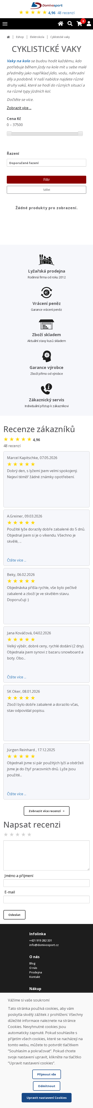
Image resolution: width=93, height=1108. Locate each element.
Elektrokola (37, 37)
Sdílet (46, 190)
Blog (32, 963)
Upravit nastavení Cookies (47, 1098)
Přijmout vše (46, 1074)
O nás (33, 968)
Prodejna (35, 972)
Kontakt (34, 977)
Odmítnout (46, 1086)
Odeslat (14, 915)
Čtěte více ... (16, 560)
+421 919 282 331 (40, 940)
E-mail (10, 892)
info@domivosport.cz (44, 945)
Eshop (20, 37)
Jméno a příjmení (19, 875)
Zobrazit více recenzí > (47, 811)
